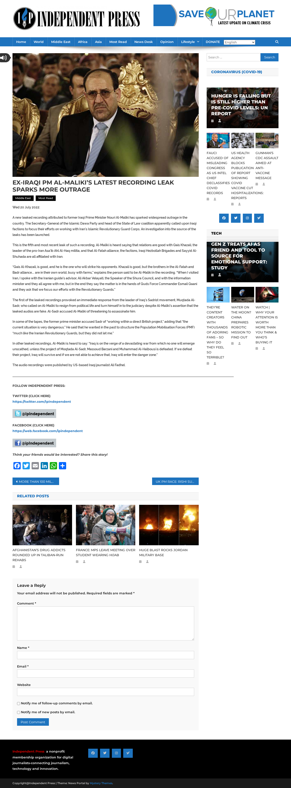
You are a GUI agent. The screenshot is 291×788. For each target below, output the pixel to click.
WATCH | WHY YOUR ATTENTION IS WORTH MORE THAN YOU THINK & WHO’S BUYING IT (267, 324)
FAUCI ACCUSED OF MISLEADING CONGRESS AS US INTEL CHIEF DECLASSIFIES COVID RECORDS (218, 173)
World (39, 42)
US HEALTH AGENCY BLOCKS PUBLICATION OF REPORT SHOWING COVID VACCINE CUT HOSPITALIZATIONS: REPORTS (242, 175)
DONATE (213, 42)
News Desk (143, 42)
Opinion (167, 42)
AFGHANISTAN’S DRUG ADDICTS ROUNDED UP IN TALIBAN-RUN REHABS (39, 555)
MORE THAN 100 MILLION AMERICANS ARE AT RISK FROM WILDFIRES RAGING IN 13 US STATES (39, 482)
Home (21, 42)
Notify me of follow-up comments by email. (57, 703)
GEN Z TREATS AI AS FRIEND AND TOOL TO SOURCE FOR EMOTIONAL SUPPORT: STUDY (239, 255)
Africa (83, 42)
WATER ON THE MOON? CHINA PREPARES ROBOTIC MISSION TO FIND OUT (241, 322)
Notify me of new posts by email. (48, 712)
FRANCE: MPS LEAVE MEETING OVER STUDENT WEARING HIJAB (105, 552)
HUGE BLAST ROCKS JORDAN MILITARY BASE (163, 552)
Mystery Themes (101, 783)
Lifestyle (188, 42)
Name (23, 648)
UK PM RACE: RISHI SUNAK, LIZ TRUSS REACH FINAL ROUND (177, 482)
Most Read (118, 42)
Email (23, 666)
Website (24, 685)
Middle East (60, 42)
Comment (26, 603)
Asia (98, 42)
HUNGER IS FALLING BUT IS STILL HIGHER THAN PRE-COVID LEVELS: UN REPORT (241, 104)
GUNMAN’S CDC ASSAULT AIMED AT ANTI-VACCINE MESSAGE (267, 165)
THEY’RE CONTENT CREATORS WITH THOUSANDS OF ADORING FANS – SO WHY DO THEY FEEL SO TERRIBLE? (217, 332)
